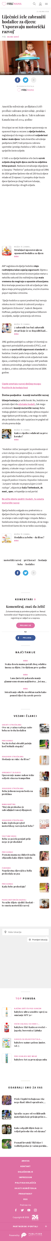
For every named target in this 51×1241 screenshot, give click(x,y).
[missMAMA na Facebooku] (15, 1210)
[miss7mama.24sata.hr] (11, 4)
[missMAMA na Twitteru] (22, 1210)
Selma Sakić (13, 37)
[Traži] (34, 4)
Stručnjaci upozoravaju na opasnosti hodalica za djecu (28, 251)
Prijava (27, 637)
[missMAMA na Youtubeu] (29, 1210)
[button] (46, 4)
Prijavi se (25, 625)
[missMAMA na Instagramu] (35, 1210)
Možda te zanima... (22, 247)
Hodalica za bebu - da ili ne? (29, 537)
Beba (16, 256)
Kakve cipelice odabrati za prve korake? (31, 435)
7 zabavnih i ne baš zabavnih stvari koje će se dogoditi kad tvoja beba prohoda (29, 329)
